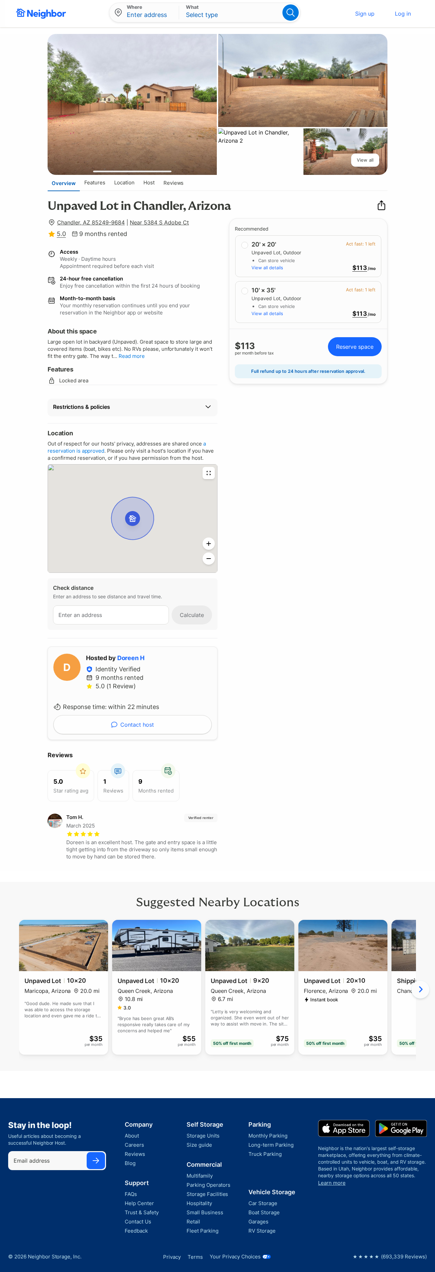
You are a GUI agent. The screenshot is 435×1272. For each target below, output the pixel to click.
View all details (267, 267)
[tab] (64, 183)
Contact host (137, 724)
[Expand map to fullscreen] (209, 473)
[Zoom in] (209, 544)
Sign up (365, 13)
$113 (359, 268)
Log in (403, 13)
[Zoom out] (209, 558)
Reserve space (354, 346)
